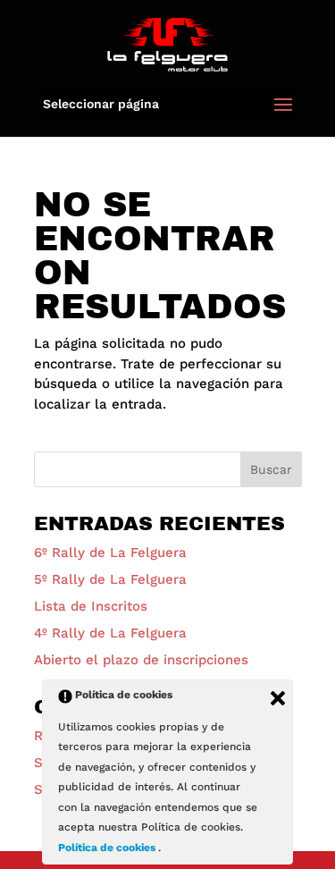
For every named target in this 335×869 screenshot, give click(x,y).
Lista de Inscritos (90, 606)
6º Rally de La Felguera (110, 552)
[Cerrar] (278, 698)
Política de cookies (108, 847)
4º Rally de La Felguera (110, 633)
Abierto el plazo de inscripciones (141, 660)
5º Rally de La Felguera (110, 579)
